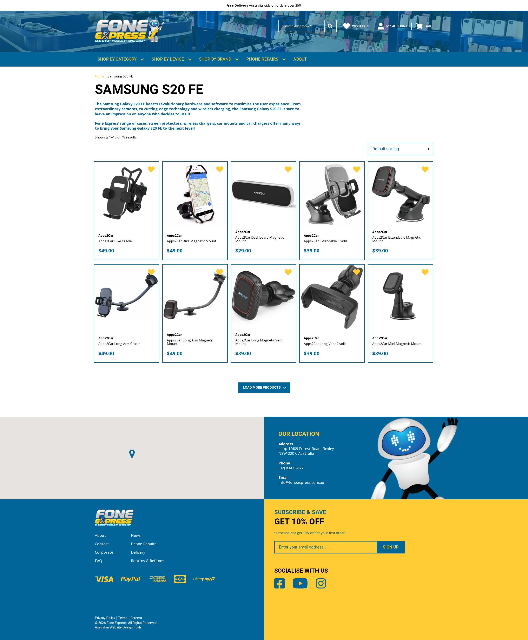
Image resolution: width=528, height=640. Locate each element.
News (136, 535)
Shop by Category (117, 59)
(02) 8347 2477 (290, 467)
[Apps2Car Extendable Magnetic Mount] (400, 194)
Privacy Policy (105, 617)
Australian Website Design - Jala (118, 627)
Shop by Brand (215, 59)
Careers (136, 617)
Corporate (104, 552)
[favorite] (151, 169)
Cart (429, 26)
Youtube (300, 583)
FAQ (98, 560)
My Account (396, 26)
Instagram (321, 583)
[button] (132, 454)
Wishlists (360, 26)
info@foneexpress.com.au (301, 482)
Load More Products (262, 387)
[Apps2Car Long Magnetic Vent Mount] (263, 297)
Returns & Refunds (147, 560)
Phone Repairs (262, 59)
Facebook (279, 583)
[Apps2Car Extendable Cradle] (332, 194)
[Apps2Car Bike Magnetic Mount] (195, 194)
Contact (102, 543)
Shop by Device (168, 59)
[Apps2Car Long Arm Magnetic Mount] (195, 297)
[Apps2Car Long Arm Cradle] (126, 297)
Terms (122, 617)
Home (99, 76)
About (300, 59)
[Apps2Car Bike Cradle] (126, 194)
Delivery (138, 552)
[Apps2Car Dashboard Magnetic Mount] (263, 194)
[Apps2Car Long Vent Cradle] (332, 297)
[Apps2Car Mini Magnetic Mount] (400, 297)
